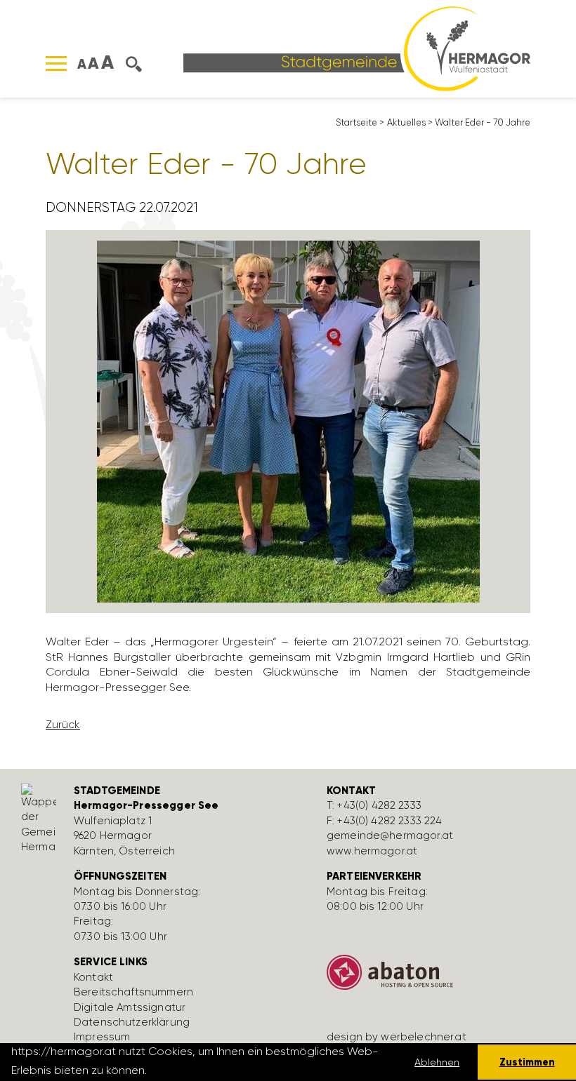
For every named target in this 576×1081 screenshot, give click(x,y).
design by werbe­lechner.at (396, 1036)
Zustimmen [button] (527, 1062)
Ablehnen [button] (436, 1062)
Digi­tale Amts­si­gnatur (129, 1007)
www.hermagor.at (372, 851)
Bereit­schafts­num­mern (133, 992)
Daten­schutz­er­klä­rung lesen (226, 1070)
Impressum (102, 1036)
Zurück (63, 724)
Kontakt (93, 977)
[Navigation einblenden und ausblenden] (56, 63)
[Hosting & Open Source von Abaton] (442, 977)
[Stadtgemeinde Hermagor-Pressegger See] (356, 47)
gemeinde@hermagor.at (390, 835)
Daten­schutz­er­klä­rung (132, 1022)
